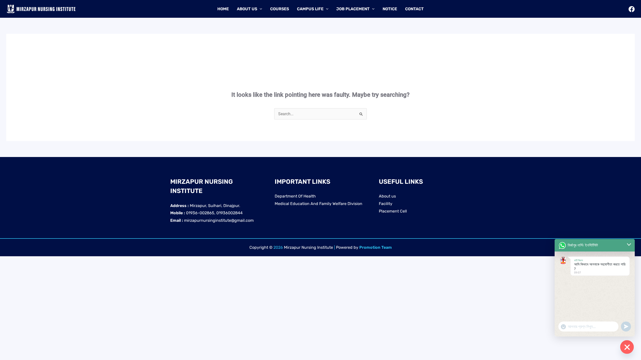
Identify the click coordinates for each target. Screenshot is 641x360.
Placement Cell (393, 211)
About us (387, 196)
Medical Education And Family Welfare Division (318, 203)
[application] (259, 9)
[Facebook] (631, 9)
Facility (385, 203)
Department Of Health (295, 196)
